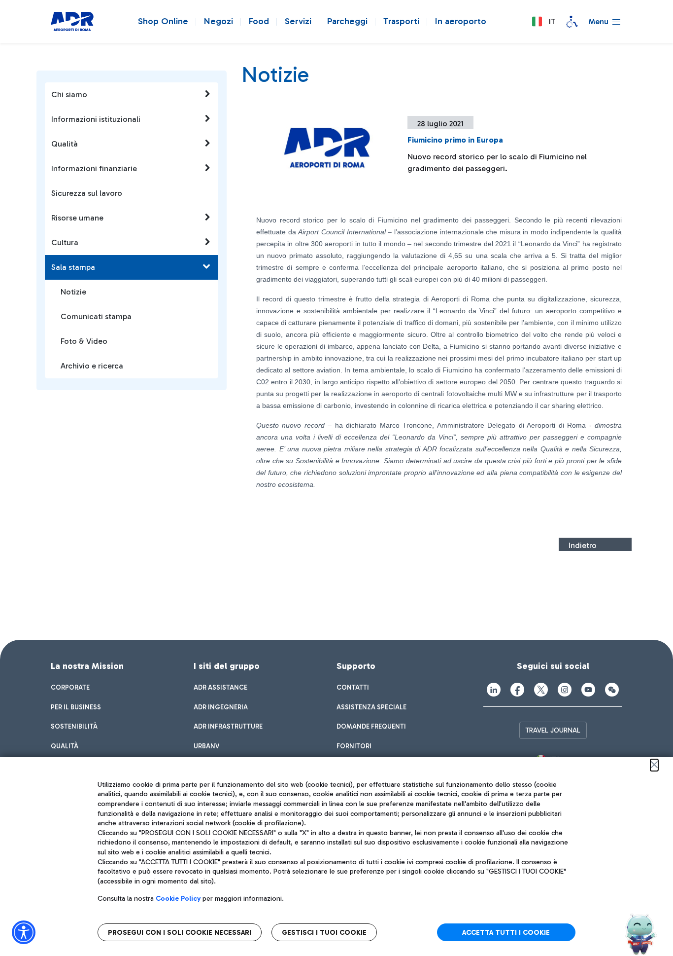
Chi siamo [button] (69, 94)
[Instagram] (565, 690)
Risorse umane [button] (77, 217)
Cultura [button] (64, 242)
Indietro (583, 545)
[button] (543, 21)
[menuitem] (70, 688)
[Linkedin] (494, 690)
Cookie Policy (178, 898)
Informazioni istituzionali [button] (95, 119)
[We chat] (612, 690)
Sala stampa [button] (73, 267)
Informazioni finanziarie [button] (94, 168)
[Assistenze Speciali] (572, 21)
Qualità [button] (64, 143)
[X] (541, 690)
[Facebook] (517, 690)
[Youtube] (588, 690)
